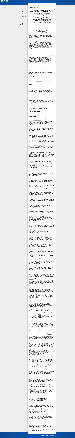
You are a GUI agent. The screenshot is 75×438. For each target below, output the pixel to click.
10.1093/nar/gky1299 (44, 156)
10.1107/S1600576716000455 (35, 357)
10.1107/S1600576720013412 (43, 366)
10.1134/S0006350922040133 (45, 310)
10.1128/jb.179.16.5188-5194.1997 (35, 263)
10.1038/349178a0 (49, 239)
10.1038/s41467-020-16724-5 (35, 232)
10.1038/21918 (33, 269)
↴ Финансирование (23, 16)
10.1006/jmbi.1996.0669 (49, 242)
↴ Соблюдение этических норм (22, 21)
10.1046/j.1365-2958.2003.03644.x (40, 418)
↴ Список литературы (22, 24)
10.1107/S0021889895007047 (47, 373)
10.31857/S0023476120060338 (35, 293)
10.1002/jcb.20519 (33, 182)
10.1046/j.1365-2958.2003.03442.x (36, 197)
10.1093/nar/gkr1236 (44, 228)
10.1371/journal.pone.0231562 (41, 306)
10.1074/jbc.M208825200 (44, 317)
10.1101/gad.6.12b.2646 (40, 253)
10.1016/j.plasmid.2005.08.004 (35, 207)
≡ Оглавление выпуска (22, 6)
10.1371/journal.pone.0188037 (35, 220)
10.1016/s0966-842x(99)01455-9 (42, 178)
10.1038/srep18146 (39, 430)
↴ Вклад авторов (22, 14)
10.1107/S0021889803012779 (46, 361)
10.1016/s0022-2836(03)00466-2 (40, 427)
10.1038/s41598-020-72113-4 (35, 327)
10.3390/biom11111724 (34, 388)
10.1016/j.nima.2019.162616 (35, 348)
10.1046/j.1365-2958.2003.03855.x (43, 272)
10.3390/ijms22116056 (34, 287)
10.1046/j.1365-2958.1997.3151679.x (48, 147)
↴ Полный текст (22, 11)
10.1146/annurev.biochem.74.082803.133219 (37, 203)
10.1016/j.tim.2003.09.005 (34, 175)
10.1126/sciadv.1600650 (47, 384)
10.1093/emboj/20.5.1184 (41, 392)
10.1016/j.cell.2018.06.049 (34, 423)
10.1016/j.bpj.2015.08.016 (42, 381)
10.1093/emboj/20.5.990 (37, 186)
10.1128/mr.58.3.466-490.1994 (38, 194)
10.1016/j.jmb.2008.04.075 (43, 246)
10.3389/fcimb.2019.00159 (37, 223)
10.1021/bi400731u (35, 377)
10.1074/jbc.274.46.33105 (47, 249)
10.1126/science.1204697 (36, 167)
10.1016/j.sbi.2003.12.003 (46, 209)
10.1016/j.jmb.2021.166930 (34, 297)
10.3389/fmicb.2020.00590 (36, 159)
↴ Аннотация (22, 9)
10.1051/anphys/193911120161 (35, 403)
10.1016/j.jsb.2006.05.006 (34, 164)
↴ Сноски (21, 13)
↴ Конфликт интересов (22, 19)
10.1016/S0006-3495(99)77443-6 (40, 400)
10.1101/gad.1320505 (51, 200)
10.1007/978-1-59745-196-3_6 (49, 338)
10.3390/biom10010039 (40, 283)
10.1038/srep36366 (48, 408)
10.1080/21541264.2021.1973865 (49, 141)
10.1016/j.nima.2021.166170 (35, 354)
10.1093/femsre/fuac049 (43, 138)
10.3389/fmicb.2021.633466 (37, 133)
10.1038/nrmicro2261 (34, 130)
